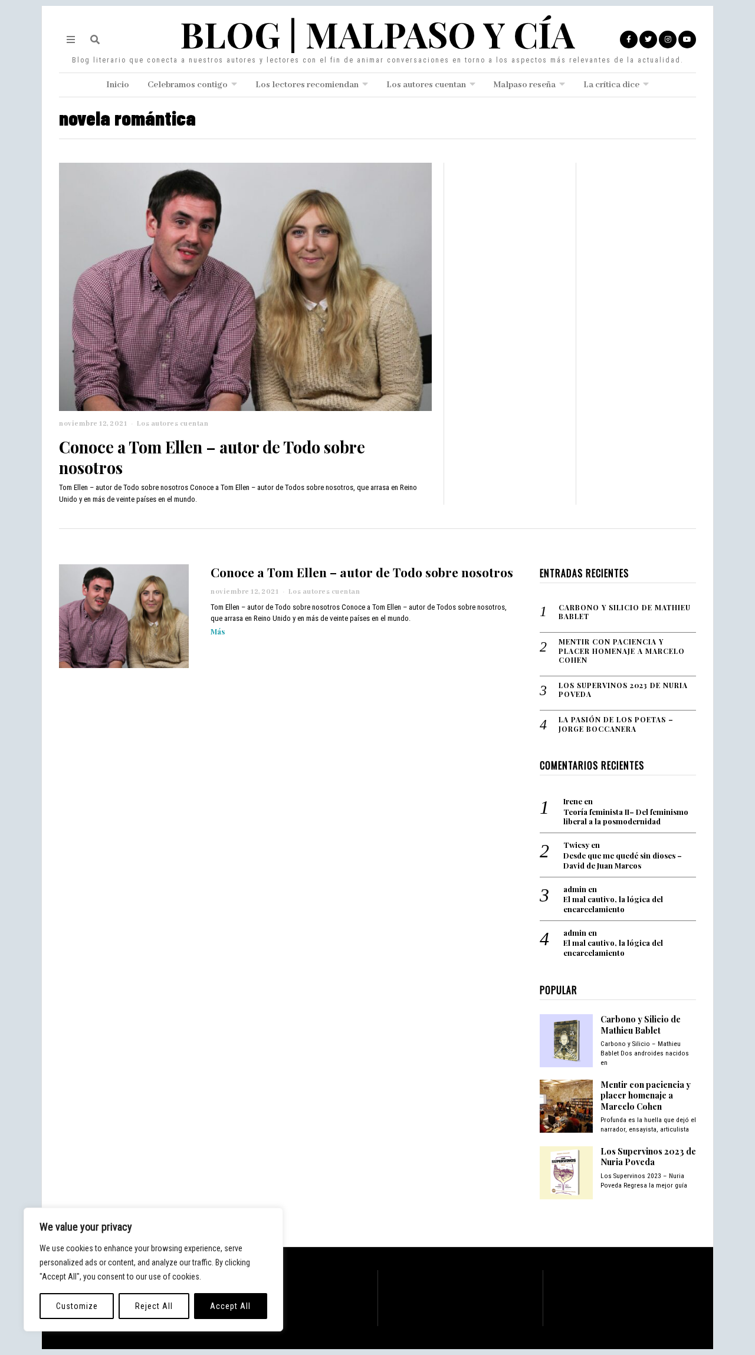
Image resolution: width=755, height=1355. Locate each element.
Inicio (117, 85)
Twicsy (576, 845)
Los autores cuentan (426, 85)
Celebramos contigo (187, 85)
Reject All (154, 1306)
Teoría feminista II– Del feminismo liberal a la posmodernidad (625, 817)
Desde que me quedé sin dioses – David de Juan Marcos (622, 860)
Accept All (230, 1306)
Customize (77, 1306)
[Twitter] (648, 39)
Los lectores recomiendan (307, 85)
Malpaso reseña (525, 85)
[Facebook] (629, 39)
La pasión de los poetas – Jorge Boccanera (616, 724)
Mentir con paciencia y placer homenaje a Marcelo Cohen (622, 651)
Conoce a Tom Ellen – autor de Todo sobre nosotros (212, 457)
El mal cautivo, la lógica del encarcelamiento (613, 904)
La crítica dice (611, 85)
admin (574, 889)
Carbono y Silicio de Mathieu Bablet (625, 612)
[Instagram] (668, 39)
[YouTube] (687, 39)
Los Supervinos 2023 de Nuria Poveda (623, 690)
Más (218, 631)
